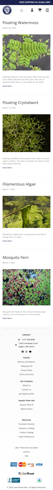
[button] (47, 10)
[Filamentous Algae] (26, 211)
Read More (7, 86)
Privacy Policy (26, 370)
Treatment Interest (26, 424)
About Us (26, 385)
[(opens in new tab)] (13, 480)
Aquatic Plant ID (26, 404)
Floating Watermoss (20, 22)
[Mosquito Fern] (26, 287)
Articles (26, 452)
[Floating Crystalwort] (26, 133)
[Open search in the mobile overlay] (22, 10)
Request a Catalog (26, 428)
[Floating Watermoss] (26, 52)
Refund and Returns (26, 362)
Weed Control (26, 409)
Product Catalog (26, 432)
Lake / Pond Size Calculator (26, 447)
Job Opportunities (26, 394)
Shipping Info (26, 366)
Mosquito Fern (16, 257)
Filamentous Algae (19, 184)
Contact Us (26, 389)
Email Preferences (26, 436)
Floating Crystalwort (20, 102)
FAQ (26, 456)
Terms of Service (26, 374)
